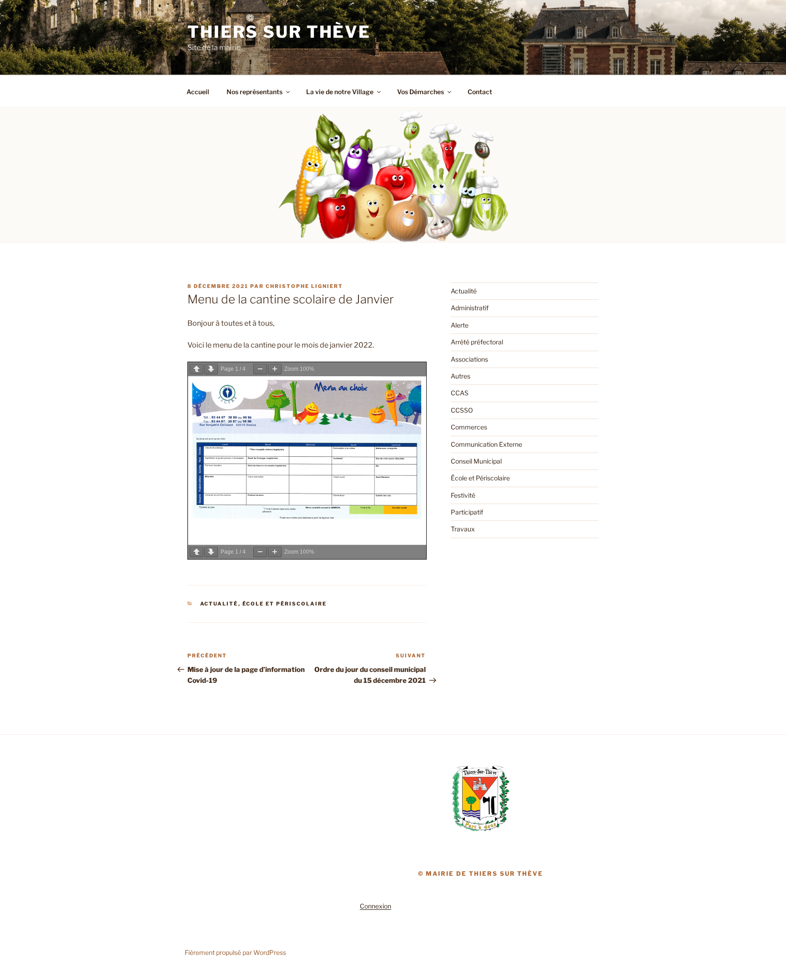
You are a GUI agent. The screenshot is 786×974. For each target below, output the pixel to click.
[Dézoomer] (260, 369)
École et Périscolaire (284, 604)
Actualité (219, 604)
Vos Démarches (420, 92)
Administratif (470, 308)
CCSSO (462, 410)
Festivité (463, 495)
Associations (469, 359)
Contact (480, 92)
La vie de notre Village (339, 92)
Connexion (375, 906)
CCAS (460, 393)
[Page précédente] (196, 369)
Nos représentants (254, 92)
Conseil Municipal (476, 461)
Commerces (469, 427)
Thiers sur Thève (279, 32)
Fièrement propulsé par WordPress (235, 952)
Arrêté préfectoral (477, 342)
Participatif (467, 512)
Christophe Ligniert (304, 286)
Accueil (197, 92)
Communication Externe (486, 444)
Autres (460, 376)
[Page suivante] (211, 369)
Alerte (460, 325)
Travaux (463, 529)
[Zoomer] (275, 369)
